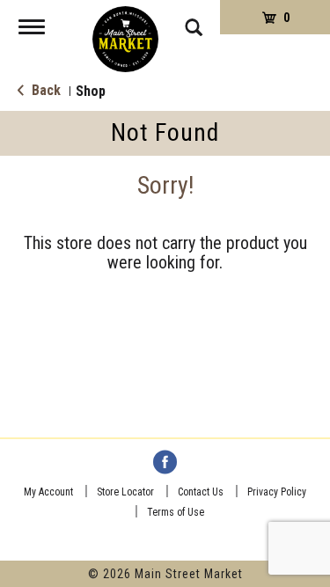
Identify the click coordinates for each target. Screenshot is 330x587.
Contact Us (201, 492)
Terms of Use (175, 512)
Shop (91, 91)
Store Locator (125, 492)
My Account (48, 492)
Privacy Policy (276, 492)
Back (44, 90)
